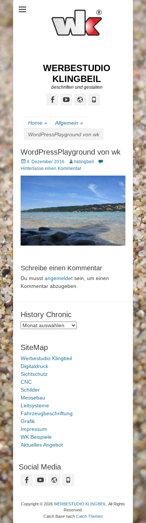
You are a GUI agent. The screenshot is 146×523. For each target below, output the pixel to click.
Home (37, 123)
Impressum (34, 429)
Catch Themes (89, 516)
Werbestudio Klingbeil (46, 358)
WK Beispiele (36, 437)
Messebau (33, 398)
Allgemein (69, 123)
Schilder (30, 390)
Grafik (28, 421)
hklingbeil (84, 161)
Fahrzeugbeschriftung (47, 413)
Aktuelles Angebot (42, 445)
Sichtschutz (34, 374)
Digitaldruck (34, 366)
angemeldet (59, 278)
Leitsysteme (35, 405)
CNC (26, 382)
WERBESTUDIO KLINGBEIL (76, 73)
